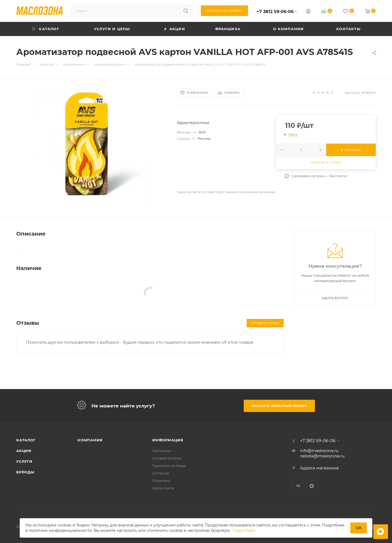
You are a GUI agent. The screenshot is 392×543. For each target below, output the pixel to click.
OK (359, 527)
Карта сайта (163, 488)
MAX (311, 486)
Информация (167, 440)
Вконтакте (298, 486)
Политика (161, 480)
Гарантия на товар (169, 465)
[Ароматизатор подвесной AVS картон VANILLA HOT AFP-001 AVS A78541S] (92, 148)
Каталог (26, 440)
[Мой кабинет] (308, 12)
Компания (90, 440)
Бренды (25, 472)
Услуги (24, 461)
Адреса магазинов (319, 467)
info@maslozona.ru (319, 450)
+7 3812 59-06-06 (275, 11)
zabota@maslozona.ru (322, 455)
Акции (23, 451)
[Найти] (185, 10)
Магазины (161, 451)
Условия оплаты (166, 458)
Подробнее (244, 530)
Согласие (160, 473)
